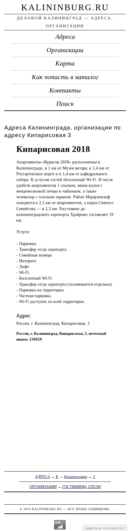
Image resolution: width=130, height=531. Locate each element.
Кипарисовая (75, 476)
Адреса (65, 36)
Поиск (65, 103)
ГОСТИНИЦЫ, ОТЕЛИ (81, 486)
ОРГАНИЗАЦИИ (43, 486)
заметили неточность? (105, 528)
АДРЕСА (42, 476)
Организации (65, 50)
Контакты (65, 90)
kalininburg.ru (65, 7)
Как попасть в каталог (65, 77)
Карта (65, 63)
